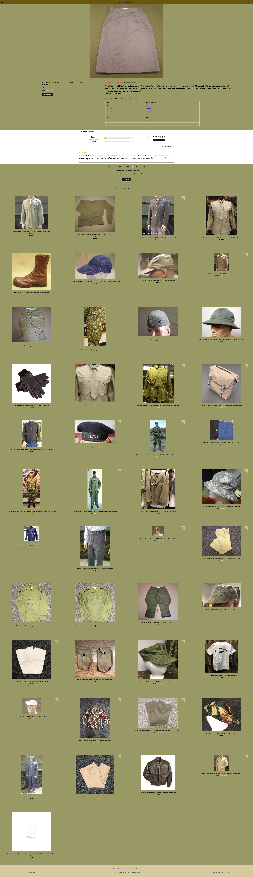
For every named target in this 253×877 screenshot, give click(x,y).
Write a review (159, 140)
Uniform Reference (136, 868)
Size (44, 87)
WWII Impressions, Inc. (126, 2)
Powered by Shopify (135, 872)
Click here (117, 170)
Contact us (127, 868)
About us (120, 868)
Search (113, 868)
